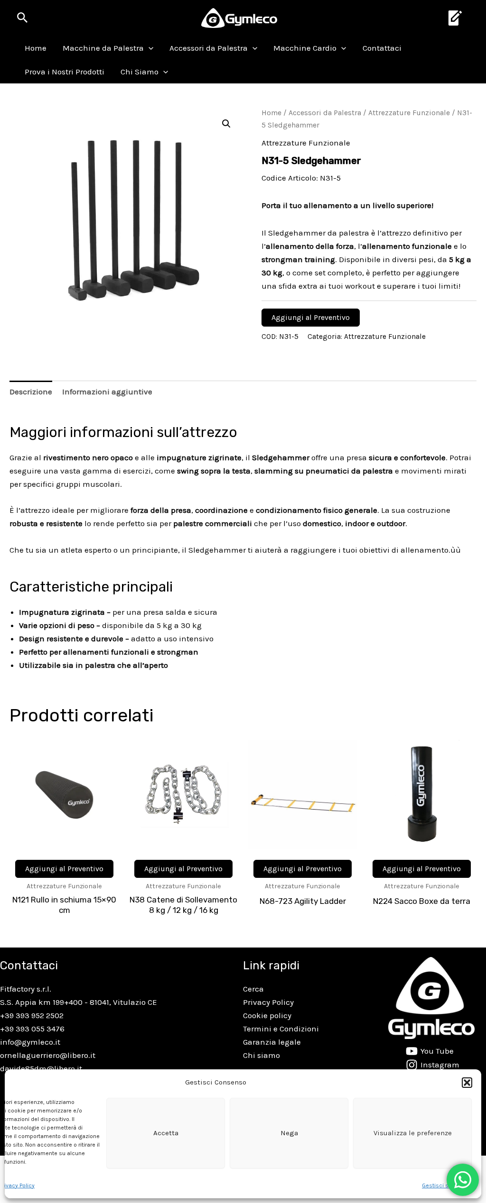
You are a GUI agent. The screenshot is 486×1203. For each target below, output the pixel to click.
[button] (467, 1082)
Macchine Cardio (304, 48)
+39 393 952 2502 (32, 1015)
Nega (289, 1133)
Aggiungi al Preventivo (310, 317)
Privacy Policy (268, 1002)
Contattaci (382, 48)
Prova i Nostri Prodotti (64, 71)
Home (36, 48)
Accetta (165, 1133)
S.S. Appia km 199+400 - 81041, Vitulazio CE (78, 1002)
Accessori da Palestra (208, 48)
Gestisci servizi (442, 1185)
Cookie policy (267, 1015)
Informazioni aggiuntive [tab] (107, 391)
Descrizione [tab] (30, 391)
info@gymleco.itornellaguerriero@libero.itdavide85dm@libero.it (47, 1055)
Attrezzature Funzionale (409, 113)
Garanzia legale (272, 1042)
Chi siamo (261, 1055)
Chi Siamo (140, 71)
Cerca (253, 988)
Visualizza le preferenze (413, 1133)
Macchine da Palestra (103, 48)
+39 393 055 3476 (32, 1028)
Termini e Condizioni (281, 1028)
